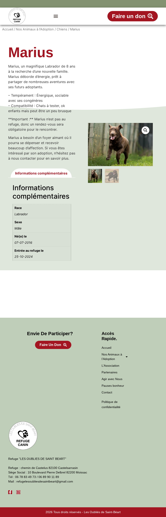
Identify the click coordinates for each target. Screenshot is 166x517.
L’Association (110, 365)
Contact (107, 392)
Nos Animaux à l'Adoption (35, 29)
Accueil (7, 29)
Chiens (62, 29)
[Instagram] (18, 492)
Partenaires (109, 372)
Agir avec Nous (112, 379)
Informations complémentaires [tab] (41, 173)
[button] (55, 16)
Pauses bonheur (113, 385)
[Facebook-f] (10, 492)
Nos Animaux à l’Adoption (112, 357)
